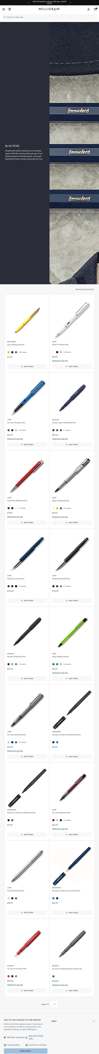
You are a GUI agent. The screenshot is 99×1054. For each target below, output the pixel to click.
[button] (95, 9)
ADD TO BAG (28, 366)
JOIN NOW (25, 1051)
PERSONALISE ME (60, 361)
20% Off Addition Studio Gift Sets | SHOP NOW (49, 2)
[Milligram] (49, 9)
